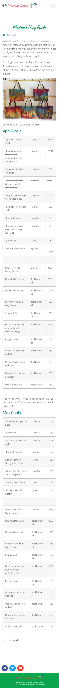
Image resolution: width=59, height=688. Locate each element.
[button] (53, 6)
